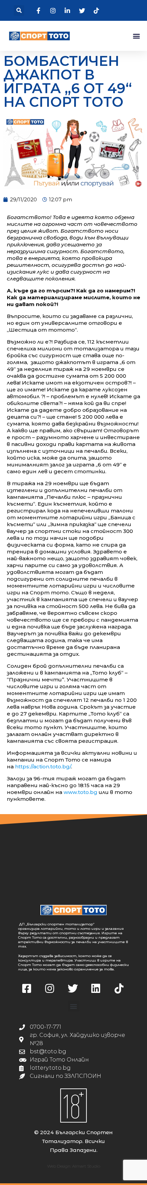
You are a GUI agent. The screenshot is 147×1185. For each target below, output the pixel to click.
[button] (19, 10)
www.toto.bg (80, 792)
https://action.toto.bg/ (43, 766)
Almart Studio (86, 1166)
